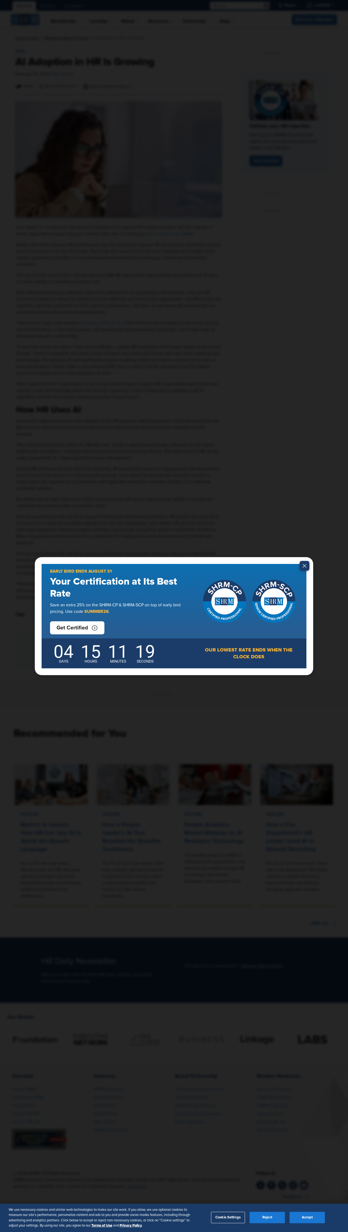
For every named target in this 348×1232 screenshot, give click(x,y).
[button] (77, 627)
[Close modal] (304, 566)
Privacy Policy (131, 1225)
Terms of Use (101, 1225)
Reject (267, 1217)
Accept (307, 1217)
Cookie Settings (228, 1217)
